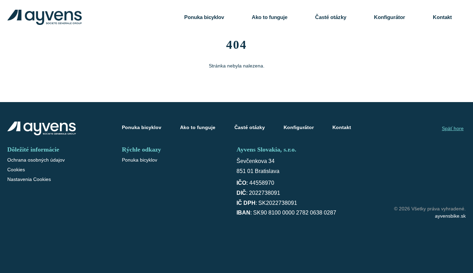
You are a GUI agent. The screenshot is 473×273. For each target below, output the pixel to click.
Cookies (16, 169)
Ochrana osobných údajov (36, 160)
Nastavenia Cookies (29, 179)
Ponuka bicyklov (204, 17)
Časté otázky (330, 17)
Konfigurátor (389, 17)
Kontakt (442, 17)
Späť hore (453, 128)
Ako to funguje (269, 17)
